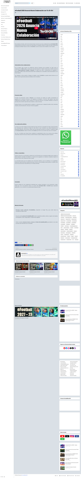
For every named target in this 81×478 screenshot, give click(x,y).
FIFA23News (73, 224)
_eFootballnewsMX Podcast (64, 364)
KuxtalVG (70, 158)
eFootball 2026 (22, 8)
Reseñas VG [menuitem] (3, 20)
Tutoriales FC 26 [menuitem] (4, 14)
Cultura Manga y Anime (68, 217)
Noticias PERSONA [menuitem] (4, 32)
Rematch (76, 236)
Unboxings (70, 174)
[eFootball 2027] (36, 312)
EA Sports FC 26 (74, 219)
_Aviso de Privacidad (73, 375)
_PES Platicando (72, 364)
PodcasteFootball (70, 166)
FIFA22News (68, 224)
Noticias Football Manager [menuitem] (5, 16)
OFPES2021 (73, 232)
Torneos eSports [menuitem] (4, 45)
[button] (32, 3)
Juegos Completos (66, 227)
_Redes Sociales (62, 374)
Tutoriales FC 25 (63, 239)
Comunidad (62, 217)
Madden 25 (62, 369)
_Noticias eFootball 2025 (74, 361)
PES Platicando (70, 164)
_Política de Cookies (63, 375)
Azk (15, 12)
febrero (70, 44)
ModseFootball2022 (70, 231)
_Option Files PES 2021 (63, 365)
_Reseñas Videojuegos (73, 370)
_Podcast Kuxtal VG (63, 371)
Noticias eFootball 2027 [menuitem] (5, 5)
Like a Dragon (76, 227)
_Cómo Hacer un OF (73, 365)
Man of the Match (70, 161)
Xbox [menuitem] (2, 24)
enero (70, 46)
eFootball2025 (70, 175)
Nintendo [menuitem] (2, 26)
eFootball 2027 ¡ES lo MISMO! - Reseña (71, 310)
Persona (62, 234)
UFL (70, 172)
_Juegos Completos (73, 371)
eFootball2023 (68, 222)
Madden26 (66, 229)
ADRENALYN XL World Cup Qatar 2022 (66, 215)
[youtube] (62, 436)
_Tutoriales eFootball (73, 362)
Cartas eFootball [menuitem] (4, 7)
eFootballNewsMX (24, 475)
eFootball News (62, 361)
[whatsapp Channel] (62, 439)
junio (70, 58)
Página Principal (17, 8)
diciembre (70, 48)
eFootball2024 (74, 222)
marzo (70, 63)
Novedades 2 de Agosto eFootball (49, 271)
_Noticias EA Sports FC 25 (74, 366)
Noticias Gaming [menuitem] (4, 30)
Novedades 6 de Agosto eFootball (35, 271)
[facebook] (77, 436)
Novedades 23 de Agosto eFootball (21, 317)
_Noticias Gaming (63, 370)
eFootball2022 (63, 222)
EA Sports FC (62, 219)
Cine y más (74, 215)
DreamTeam (70, 151)
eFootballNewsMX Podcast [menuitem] (5, 43)
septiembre (70, 53)
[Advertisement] (36, 56)
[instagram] (4, 476)
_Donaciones (72, 374)
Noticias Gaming (72, 369)
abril (70, 41)
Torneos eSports (70, 169)
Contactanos (78, 3)
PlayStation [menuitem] (3, 22)
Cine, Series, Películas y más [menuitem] (6, 37)
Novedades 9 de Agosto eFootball (20, 271)
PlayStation (71, 234)
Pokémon (68, 236)
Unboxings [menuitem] (3, 34)
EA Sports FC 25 (70, 153)
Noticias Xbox (63, 232)
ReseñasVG (70, 167)
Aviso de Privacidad (62, 3)
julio (70, 36)
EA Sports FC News (63, 366)
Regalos (72, 236)
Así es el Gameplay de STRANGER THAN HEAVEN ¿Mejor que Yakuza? (71, 320)
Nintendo (75, 231)
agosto (70, 34)
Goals (61, 227)
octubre (70, 51)
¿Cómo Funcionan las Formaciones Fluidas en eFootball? (71, 315)
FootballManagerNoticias (70, 156)
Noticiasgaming (68, 232)
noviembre (70, 49)
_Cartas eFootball (63, 362)
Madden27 (70, 229)
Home (55, 3)
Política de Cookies (70, 3)
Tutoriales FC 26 (69, 239)
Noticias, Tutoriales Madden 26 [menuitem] (6, 18)
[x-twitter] (2, 476)
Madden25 (70, 159)
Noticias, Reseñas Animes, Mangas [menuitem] (5, 40)
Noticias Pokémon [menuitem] (4, 28)
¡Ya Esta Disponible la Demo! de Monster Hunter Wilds (71, 459)
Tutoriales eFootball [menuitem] (4, 9)
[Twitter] (24, 245)
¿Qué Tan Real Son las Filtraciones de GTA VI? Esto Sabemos (71, 463)
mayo (70, 39)
